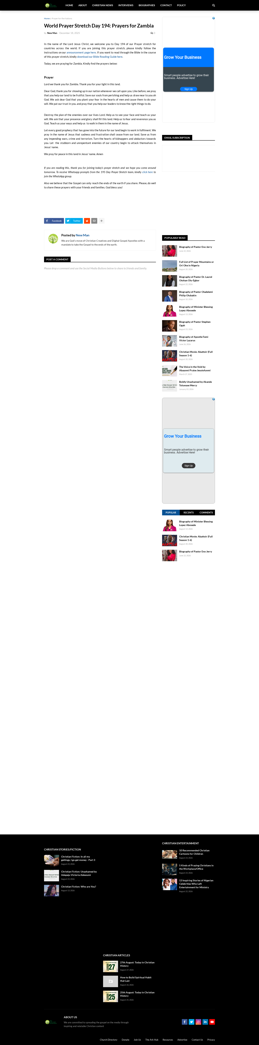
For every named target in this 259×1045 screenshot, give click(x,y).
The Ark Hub (151, 1039)
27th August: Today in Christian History (137, 964)
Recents (189, 512)
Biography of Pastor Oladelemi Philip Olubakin (196, 293)
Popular (171, 512)
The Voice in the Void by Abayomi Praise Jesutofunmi (195, 368)
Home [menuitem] (69, 5)
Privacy (211, 1039)
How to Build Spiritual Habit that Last (135, 979)
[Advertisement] (210, 203)
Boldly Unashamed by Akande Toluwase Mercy (195, 383)
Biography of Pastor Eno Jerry (195, 246)
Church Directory (108, 1039)
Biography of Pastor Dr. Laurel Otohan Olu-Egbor (195, 278)
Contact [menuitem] (166, 5)
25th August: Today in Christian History (137, 994)
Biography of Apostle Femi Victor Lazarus (193, 338)
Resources (168, 1039)
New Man (82, 235)
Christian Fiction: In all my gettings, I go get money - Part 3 (78, 858)
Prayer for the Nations (62, 18)
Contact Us (197, 1039)
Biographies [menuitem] (147, 5)
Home (47, 18)
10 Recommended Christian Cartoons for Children (194, 852)
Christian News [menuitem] (102, 5)
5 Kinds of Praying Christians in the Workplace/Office (196, 867)
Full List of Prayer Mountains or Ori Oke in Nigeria (196, 263)
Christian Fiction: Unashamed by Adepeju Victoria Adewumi (79, 873)
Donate (125, 1039)
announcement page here (81, 52)
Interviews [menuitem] (125, 5)
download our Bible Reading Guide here (99, 56)
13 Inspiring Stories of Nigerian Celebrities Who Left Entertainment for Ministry (196, 884)
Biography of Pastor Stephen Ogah (195, 323)
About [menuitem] (82, 5)
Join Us (137, 1039)
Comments (206, 512)
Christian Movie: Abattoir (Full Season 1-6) (196, 353)
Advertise (182, 1039)
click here (147, 172)
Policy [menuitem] (181, 5)
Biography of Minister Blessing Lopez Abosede (196, 308)
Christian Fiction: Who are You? (78, 886)
